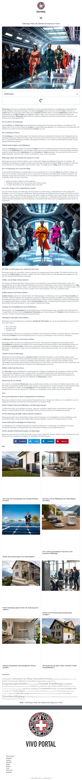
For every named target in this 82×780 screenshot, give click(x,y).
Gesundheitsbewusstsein (8, 686)
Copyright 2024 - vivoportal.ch (41, 778)
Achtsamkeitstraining (42, 679)
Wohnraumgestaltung (8, 699)
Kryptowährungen (17, 688)
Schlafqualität (11, 693)
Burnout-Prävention (71, 679)
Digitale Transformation (10, 681)
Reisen (8, 766)
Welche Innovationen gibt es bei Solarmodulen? (19, 557)
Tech (7, 768)
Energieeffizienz (50, 681)
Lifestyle (9, 762)
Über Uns (9, 770)
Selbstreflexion (33, 693)
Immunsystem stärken (48, 686)
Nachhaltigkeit (19, 691)
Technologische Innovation (44, 696)
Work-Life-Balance (20, 699)
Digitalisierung (24, 681)
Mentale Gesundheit (58, 688)
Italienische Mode (71, 686)
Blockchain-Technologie (59, 679)
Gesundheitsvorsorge (22, 686)
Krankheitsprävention (7, 688)
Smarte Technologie (56, 693)
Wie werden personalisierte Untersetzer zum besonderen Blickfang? (57, 552)
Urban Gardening (72, 696)
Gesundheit (67, 684)
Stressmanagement (31, 696)
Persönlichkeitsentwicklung (39, 691)
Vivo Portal (10, 756)
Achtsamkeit (6, 679)
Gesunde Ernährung (50, 683)
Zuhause (9, 758)
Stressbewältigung (13, 696)
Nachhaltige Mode (7, 691)
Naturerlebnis (28, 691)
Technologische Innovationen (59, 696)
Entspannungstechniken (15, 683)
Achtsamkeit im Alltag (22, 679)
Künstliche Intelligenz (30, 689)
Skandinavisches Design (44, 693)
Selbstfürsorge (22, 693)
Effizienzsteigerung (37, 681)
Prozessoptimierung (63, 691)
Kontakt (9, 772)
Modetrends (70, 688)
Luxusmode (45, 688)
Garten (8, 760)
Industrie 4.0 (61, 686)
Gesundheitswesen (34, 686)
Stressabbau (67, 693)
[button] (41, 18)
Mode (22, 702)
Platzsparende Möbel (51, 691)
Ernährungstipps (33, 684)
